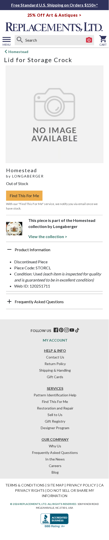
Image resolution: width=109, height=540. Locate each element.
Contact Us (55, 357)
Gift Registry (55, 421)
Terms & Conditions (25, 485)
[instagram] (66, 330)
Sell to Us (55, 415)
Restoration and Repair (55, 408)
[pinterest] (61, 330)
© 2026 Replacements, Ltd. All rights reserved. (43, 503)
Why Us (55, 446)
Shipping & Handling (55, 370)
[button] (54, 251)
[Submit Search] (20, 40)
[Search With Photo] (89, 40)
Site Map (55, 485)
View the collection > (47, 236)
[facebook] (56, 330)
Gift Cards (55, 377)
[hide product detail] (9, 249)
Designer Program (55, 428)
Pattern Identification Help (55, 395)
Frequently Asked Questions (55, 452)
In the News (55, 459)
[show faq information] (9, 301)
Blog (55, 472)
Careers (55, 466)
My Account (55, 340)
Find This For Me (24, 195)
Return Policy (55, 364)
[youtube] (72, 330)
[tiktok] (77, 330)
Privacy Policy (81, 485)
